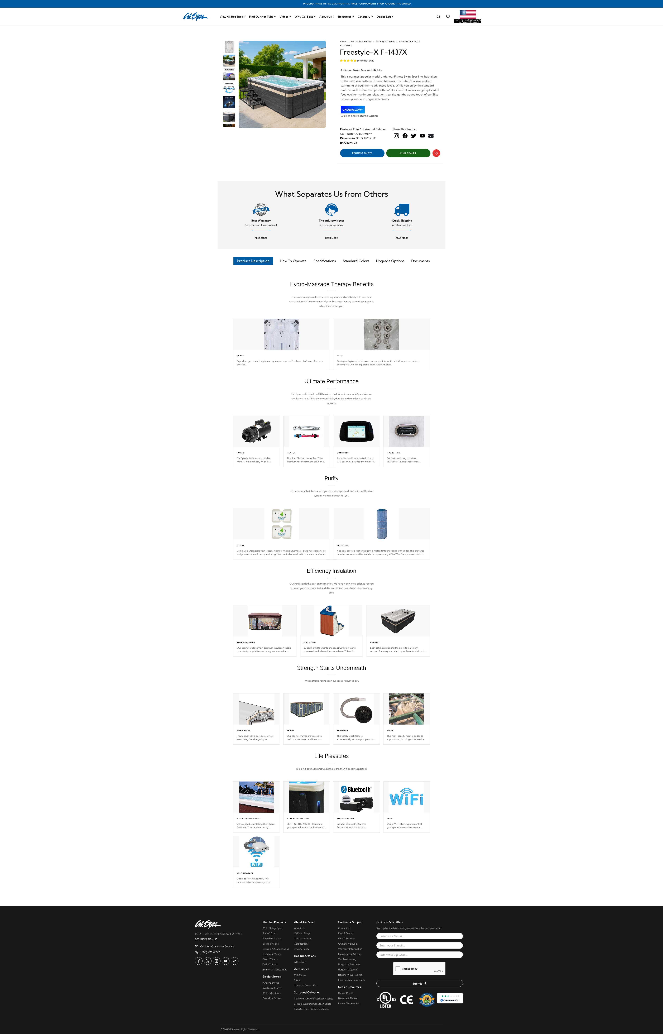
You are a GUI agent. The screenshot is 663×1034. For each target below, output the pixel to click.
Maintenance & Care (349, 954)
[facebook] (405, 136)
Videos (284, 16)
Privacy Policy (301, 948)
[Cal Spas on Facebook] (199, 961)
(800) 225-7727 (210, 952)
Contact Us (344, 928)
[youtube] (422, 135)
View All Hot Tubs (231, 16)
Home (343, 41)
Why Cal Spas (304, 16)
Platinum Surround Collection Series (313, 998)
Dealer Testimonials (349, 1003)
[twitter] (414, 136)
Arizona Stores (271, 982)
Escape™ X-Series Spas (276, 948)
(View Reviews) (365, 60)
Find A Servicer (346, 938)
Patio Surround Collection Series (311, 1009)
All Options (300, 962)
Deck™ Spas (270, 959)
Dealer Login (385, 16)
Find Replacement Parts (351, 980)
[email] (431, 136)
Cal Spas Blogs (302, 933)
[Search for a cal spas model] (438, 16)
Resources (344, 16)
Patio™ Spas (269, 933)
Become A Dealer (348, 998)
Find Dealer (408, 153)
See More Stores (272, 998)
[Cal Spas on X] (208, 961)
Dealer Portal (345, 993)
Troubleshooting (347, 959)
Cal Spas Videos (303, 938)
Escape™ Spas (271, 943)
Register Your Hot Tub (350, 974)
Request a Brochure (349, 964)
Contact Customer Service (217, 946)
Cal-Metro (300, 975)
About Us (325, 16)
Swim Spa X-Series (385, 41)
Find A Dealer (345, 933)
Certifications (301, 943)
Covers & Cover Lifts (305, 985)
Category (364, 16)
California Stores (272, 987)
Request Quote (362, 153)
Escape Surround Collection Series (312, 1003)
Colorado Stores (272, 993)
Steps (297, 980)
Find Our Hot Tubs (261, 16)
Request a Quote (347, 969)
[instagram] (396, 135)
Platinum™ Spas (272, 954)
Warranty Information (350, 948)
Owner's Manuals (347, 943)
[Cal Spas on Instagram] (216, 961)
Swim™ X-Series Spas (275, 969)
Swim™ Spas (270, 964)
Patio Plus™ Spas (272, 938)
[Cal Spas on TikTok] (234, 961)
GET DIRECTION (204, 939)
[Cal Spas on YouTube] (225, 961)
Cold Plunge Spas (272, 928)
